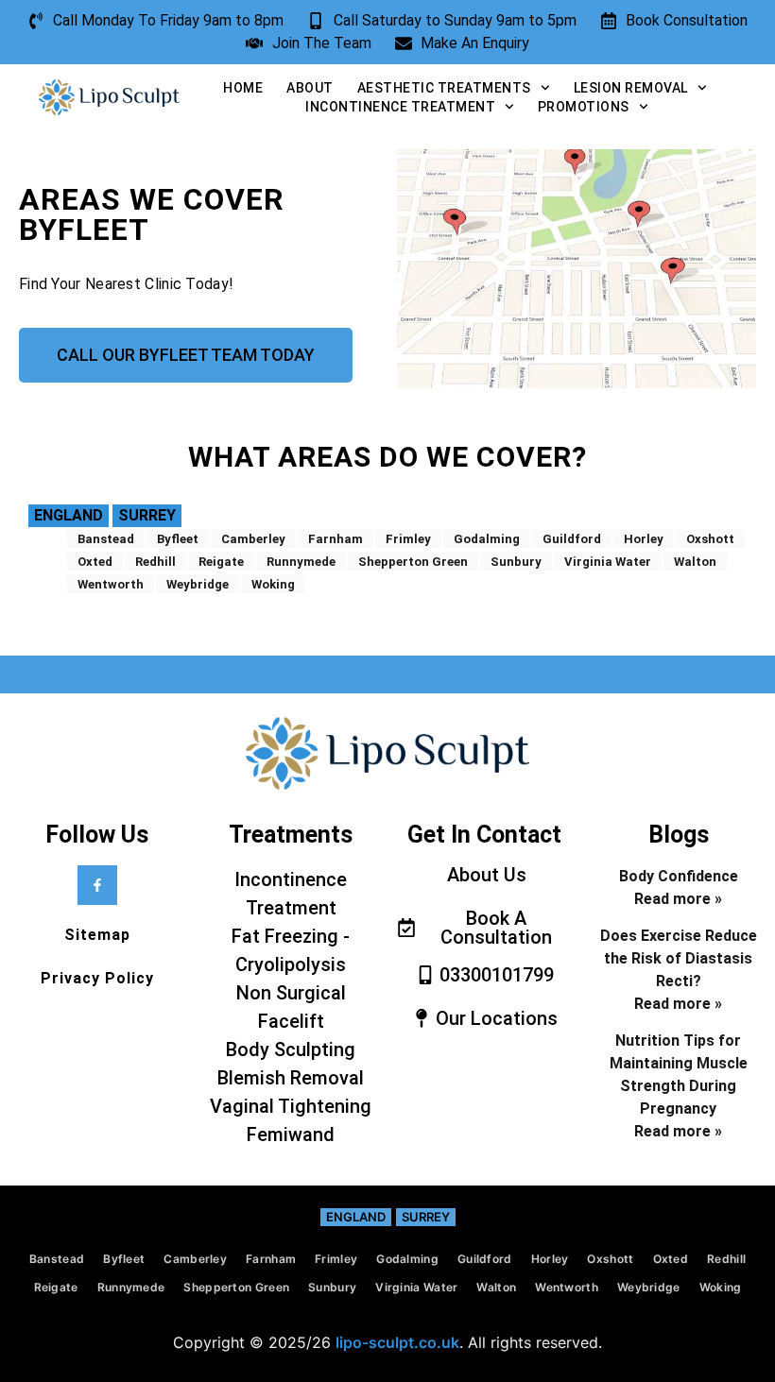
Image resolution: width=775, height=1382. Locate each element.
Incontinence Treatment (400, 106)
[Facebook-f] (97, 885)
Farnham (335, 539)
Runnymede (301, 562)
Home (243, 87)
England (68, 515)
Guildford (571, 539)
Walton (695, 562)
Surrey (147, 515)
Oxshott (710, 539)
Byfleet (177, 539)
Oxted (95, 562)
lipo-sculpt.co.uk (397, 1342)
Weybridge (197, 584)
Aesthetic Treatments (444, 87)
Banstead (106, 539)
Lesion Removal (631, 87)
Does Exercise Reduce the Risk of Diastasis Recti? (678, 958)
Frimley (408, 539)
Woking (273, 584)
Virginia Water (607, 562)
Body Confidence (678, 876)
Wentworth (111, 584)
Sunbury (516, 562)
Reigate (221, 562)
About (310, 87)
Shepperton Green (413, 562)
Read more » (678, 899)
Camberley (253, 539)
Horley (643, 539)
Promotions (583, 106)
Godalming (487, 539)
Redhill (155, 562)
